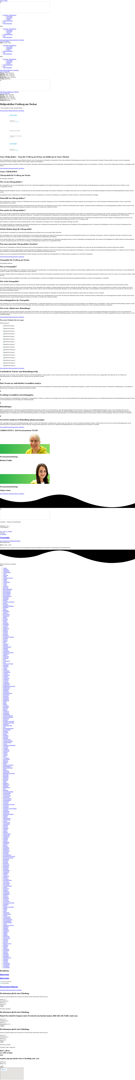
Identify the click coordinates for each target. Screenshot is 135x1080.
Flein (4, 659)
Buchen (5, 621)
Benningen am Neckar (8, 602)
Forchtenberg (6, 661)
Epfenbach (5, 644)
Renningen (6, 860)
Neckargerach (6, 794)
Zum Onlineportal (7, 23)
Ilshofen (5, 704)
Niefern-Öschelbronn (8, 814)
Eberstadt (5, 638)
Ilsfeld (4, 703)
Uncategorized (6, 917)
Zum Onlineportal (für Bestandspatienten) (10, 541)
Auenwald (5, 586)
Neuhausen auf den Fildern (9, 808)
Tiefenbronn (6, 912)
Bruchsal (5, 620)
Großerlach (6, 679)
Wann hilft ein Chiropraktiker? (12, 198)
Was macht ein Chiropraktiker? (13, 210)
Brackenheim (6, 614)
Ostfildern (5, 838)
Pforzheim (5, 846)
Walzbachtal (6, 936)
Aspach (5, 583)
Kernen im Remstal (8, 717)
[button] (67, 26)
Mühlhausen (6, 784)
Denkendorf (6, 628)
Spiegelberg (6, 898)
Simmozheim (6, 893)
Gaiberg (5, 668)
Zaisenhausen (6, 963)
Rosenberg (5, 863)
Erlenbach (5, 648)
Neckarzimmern (7, 800)
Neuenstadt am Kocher (8, 804)
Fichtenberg (6, 656)
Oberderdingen (7, 818)
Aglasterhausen (7, 572)
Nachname (3, 1001)
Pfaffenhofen (6, 842)
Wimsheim (5, 953)
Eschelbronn (6, 651)
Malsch (5, 763)
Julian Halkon (13, 115)
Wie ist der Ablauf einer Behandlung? (15, 308)
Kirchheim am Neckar (8, 722)
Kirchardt (5, 720)
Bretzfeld (5, 618)
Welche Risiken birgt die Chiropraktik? (16, 229)
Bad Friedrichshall (7, 589)
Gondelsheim (6, 675)
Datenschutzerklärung (6, 981)
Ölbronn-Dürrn (7, 834)
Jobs (4, 22)
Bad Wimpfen (6, 595)
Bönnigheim (6, 611)
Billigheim (5, 607)
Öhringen (5, 832)
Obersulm (5, 825)
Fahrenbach (6, 654)
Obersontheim (6, 822)
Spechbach (6, 897)
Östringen (5, 839)
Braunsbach (6, 616)
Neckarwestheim (7, 798)
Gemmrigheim (6, 672)
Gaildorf (5, 669)
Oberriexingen (6, 819)
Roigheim (5, 862)
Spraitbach (5, 900)
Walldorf (5, 933)
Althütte (5, 580)
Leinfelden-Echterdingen (9, 745)
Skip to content (3, 0)
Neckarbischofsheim (8, 791)
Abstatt (5, 568)
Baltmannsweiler (7, 596)
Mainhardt (5, 762)
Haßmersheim (6, 687)
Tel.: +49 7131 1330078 (6, 531)
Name (1, 999)
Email (1, 1004)
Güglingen (5, 682)
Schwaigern (6, 881)
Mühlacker (5, 783)
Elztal (4, 642)
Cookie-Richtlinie (5, 983)
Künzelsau (5, 735)
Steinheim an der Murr (8, 902)
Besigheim (5, 604)
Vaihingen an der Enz (8, 925)
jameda (17, 121)
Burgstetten (6, 624)
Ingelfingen (6, 706)
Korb (4, 727)
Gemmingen (6, 670)
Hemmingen (6, 694)
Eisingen (5, 640)
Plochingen (6, 849)
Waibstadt (5, 928)
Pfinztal (5, 845)
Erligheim (5, 649)
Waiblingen (6, 926)
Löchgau (5, 755)
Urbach (5, 924)
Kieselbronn (6, 718)
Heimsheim (6, 692)
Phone (1, 1002)
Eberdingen (6, 635)
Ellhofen (5, 641)
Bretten (5, 617)
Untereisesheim (7, 918)
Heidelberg (6, 690)
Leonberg (5, 748)
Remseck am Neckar (8, 857)
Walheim (5, 932)
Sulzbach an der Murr (8, 907)
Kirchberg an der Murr (8, 721)
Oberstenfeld (6, 824)
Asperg (5, 585)
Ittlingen (5, 710)
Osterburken (6, 836)
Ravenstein (6, 853)
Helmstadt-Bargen (7, 693)
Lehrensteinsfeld (7, 742)
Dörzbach (5, 632)
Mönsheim (5, 779)
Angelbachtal (6, 582)
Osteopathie (9, 18)
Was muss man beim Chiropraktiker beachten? (19, 244)
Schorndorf (6, 879)
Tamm (4, 911)
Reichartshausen (7, 855)
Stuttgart (5, 905)
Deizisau (5, 627)
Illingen (5, 701)
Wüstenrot (5, 960)
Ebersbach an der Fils (8, 637)
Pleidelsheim (6, 848)
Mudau (5, 782)
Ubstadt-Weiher (7, 914)
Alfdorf (5, 576)
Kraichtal (5, 731)
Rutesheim (5, 869)
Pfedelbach (6, 843)
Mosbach (5, 780)
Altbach (5, 579)
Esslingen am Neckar (8, 652)
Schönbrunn (6, 876)
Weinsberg (5, 939)
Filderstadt (5, 658)
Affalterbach (6, 571)
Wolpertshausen (7, 957)
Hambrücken (6, 684)
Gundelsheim (6, 683)
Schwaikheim (6, 883)
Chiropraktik (9, 16)
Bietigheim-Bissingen (8, 606)
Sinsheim (5, 895)
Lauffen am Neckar (8, 741)
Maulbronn (6, 770)
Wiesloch (5, 952)
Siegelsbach (6, 891)
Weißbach (5, 945)
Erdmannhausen (7, 647)
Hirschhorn (6, 699)
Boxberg (5, 613)
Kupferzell (5, 737)
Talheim (5, 909)
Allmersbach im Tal (8, 578)
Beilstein (5, 600)
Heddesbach (6, 689)
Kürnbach (5, 738)
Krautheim (5, 732)
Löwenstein (6, 758)
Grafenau (5, 676)
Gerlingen (5, 673)
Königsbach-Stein (7, 725)
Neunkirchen (6, 811)
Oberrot (5, 821)
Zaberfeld (5, 962)
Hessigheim (6, 697)
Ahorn (4, 573)
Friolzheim (5, 666)
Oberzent (5, 827)
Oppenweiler (6, 835)
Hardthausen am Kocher (9, 686)
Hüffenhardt (6, 700)
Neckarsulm (6, 797)
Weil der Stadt (6, 938)
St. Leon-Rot (6, 901)
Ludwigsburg (6, 759)
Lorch (4, 756)
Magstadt (5, 760)
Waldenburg (6, 931)
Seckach (5, 887)
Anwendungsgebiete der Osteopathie (14, 300)
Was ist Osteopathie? (8, 267)
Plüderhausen (6, 850)
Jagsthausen (6, 711)
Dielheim (5, 630)
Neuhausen (6, 807)
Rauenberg (6, 852)
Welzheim (5, 946)
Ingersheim (6, 707)
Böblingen (5, 610)
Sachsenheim (6, 870)
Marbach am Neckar (8, 765)
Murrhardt (5, 790)
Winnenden (6, 954)
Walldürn (5, 935)
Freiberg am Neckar (8, 663)
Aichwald (5, 575)
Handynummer (4, 1024)
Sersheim (5, 890)
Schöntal (5, 877)
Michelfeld (5, 774)
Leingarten (5, 746)
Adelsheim (5, 569)
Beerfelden (6, 599)
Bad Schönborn (7, 593)
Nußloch (5, 817)
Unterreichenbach (7, 922)
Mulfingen (5, 786)
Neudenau (5, 803)
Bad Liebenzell (7, 590)
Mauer (4, 769)
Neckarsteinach (7, 796)
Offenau (5, 831)
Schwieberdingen (7, 886)
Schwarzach (6, 884)
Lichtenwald (6, 751)
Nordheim (5, 815)
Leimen (5, 744)
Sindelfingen (6, 894)
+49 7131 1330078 (4, 41)
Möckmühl (6, 776)
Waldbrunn (6, 929)
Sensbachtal (6, 888)
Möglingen (6, 777)
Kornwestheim (6, 729)
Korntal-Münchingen (8, 728)
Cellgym (8, 19)
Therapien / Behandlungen (9, 15)
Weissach (5, 942)
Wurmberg (5, 959)
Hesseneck (5, 696)
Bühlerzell (5, 623)
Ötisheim (5, 841)
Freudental (5, 665)
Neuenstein (6, 805)
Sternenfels (6, 904)
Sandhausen (6, 872)
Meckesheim (6, 772)
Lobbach (5, 753)
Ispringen (5, 708)
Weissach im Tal (7, 943)
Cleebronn (5, 625)
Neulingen (5, 810)
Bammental (6, 597)
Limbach (5, 752)
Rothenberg (6, 866)
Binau (4, 609)
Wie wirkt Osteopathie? (9, 281)
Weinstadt (5, 940)
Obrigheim (5, 828)
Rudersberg (6, 867)
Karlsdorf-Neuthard (8, 715)
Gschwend (5, 680)
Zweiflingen (6, 966)
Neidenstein (6, 801)
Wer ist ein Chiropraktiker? (11, 182)
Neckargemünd (7, 793)
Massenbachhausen (8, 767)
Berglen (5, 603)
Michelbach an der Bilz (9, 773)
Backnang (5, 587)
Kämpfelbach (6, 714)
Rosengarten (6, 864)
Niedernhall (6, 812)
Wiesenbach (6, 950)
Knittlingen (6, 724)
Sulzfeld (5, 908)
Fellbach (5, 655)
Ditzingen (5, 631)
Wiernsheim (6, 949)
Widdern (5, 947)
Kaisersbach (6, 713)
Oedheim (5, 829)
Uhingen (5, 915)
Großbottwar (6, 677)
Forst (4, 662)
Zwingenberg (6, 967)
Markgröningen (7, 766)
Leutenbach (6, 749)
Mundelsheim (6, 787)
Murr (4, 789)
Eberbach (5, 634)
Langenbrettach (7, 739)
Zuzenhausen (6, 964)
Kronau (5, 734)
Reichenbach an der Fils (9, 856)
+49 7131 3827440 (4, 71)
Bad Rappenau (6, 592)
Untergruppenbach (7, 919)
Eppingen (5, 645)
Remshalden (6, 859)
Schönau (5, 874)
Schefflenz (5, 873)
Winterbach (6, 956)
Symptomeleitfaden (8, 20)
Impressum (4, 974)
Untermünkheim (7, 921)
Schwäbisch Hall (7, 880)
